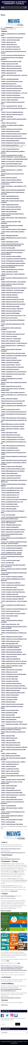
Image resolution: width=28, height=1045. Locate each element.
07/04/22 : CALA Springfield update (9, 448)
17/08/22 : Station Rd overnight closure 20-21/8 (12, 301)
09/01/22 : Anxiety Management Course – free (12, 501)
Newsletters (3, 29)
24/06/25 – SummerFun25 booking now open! (12, 81)
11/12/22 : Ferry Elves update (8, 247)
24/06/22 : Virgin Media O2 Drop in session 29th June (13, 371)
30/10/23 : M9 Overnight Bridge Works (10, 140)
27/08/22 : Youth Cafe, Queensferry (9, 294)
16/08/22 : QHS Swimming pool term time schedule (13, 304)
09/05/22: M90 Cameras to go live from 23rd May (12, 424)
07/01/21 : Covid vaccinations (8, 821)
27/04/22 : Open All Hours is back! (9, 432)
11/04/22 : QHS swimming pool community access (13, 445)
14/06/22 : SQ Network (6, 376)
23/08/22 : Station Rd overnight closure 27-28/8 (12, 299)
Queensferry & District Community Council (14, 3)
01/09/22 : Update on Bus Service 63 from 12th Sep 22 (13, 288)
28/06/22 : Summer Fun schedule (9, 357)
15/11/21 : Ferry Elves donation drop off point (12, 550)
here (19, 963)
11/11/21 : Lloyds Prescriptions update (10, 560)
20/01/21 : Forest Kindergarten (8, 805)
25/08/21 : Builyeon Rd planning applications (11, 652)
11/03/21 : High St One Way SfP (8, 766)
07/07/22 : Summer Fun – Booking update (11, 338)
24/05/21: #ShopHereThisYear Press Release (12, 721)
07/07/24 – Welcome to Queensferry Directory (12, 114)
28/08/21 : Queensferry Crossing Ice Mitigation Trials (14, 639)
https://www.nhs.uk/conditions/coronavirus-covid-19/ (13, 852)
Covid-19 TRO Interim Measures (8, 896)
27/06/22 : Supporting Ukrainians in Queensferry (12, 367)
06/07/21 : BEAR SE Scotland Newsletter (10, 690)
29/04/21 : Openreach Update (8, 740)
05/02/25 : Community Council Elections (10, 95)
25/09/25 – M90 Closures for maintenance (11, 66)
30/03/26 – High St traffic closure (9, 44)
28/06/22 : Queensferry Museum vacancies (11, 360)
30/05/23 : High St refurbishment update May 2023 (13, 190)
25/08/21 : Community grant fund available (11, 649)
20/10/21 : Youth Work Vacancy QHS (9, 594)
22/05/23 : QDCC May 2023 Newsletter (10, 198)
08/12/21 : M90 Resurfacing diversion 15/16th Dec (13, 529)
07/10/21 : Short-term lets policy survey (10, 611)
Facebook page (9, 27)
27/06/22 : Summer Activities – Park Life (10, 364)
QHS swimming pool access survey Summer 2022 (13, 401)
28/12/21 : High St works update (8, 508)
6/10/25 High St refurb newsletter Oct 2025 (11, 61)
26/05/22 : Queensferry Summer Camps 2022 (11, 403)
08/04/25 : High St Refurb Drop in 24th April (11, 86)
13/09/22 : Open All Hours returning (9, 271)
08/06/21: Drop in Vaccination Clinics (10, 710)
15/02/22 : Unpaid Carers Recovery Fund (10, 478)
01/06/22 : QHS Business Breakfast (9, 398)
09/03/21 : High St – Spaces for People (10, 771)
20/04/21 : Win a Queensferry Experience (10, 744)
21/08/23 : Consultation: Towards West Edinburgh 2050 (14, 159)
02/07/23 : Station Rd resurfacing (9, 177)
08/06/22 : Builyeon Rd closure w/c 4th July (11, 386)
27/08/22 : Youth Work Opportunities (9, 297)
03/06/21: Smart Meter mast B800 (9, 712)
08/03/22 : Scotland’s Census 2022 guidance (11, 466)
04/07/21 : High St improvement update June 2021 (13, 692)
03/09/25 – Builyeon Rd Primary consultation (11, 70)
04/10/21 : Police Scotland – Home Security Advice (13, 613)
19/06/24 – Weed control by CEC (8, 123)
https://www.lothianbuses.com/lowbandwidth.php (12, 967)
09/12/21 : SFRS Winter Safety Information (11, 524)
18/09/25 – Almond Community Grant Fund (11, 68)
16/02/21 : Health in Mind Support (9, 785)
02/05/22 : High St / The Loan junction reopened (12, 426)
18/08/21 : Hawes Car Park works (9, 656)
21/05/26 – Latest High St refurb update (10, 39)
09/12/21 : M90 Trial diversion (8, 522)
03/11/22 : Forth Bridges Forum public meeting (12, 261)
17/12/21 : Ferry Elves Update (8, 514)
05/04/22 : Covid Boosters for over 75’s (10, 450)
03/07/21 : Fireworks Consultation (9, 697)
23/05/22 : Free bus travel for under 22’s (10, 409)
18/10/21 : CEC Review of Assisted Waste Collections (13, 596)
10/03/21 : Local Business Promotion (10, 768)
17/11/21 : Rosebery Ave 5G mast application (11, 548)
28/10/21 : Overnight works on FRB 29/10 (10, 582)
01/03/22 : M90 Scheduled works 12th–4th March (12, 471)
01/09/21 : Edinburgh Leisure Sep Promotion (11, 636)
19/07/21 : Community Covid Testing (10, 681)
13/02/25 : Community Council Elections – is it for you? (14, 92)
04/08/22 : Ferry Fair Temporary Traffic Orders (12, 308)
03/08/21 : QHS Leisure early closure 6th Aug (11, 669)
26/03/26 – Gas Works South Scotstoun (10, 46)
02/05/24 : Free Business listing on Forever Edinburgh (14, 133)
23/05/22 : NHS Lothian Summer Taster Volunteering (13, 417)
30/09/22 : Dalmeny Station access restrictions (12, 269)
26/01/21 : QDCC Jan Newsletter (8, 797)
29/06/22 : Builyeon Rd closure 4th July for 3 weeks (13, 353)
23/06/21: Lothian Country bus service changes (12, 704)
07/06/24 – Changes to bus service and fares (11, 129)
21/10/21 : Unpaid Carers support (9, 587)
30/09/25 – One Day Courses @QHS (9, 63)
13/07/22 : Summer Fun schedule (9, 336)
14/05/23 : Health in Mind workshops (10, 204)
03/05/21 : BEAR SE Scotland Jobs (9, 738)
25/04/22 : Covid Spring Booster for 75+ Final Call (13, 439)
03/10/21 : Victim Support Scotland (9, 615)
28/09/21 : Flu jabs (5, 618)
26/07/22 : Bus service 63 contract (9, 317)
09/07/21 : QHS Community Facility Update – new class (14, 688)
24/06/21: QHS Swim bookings (8, 701)
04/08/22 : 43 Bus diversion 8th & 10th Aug (11, 310)
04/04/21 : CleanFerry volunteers (9, 753)
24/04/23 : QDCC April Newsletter (9, 211)
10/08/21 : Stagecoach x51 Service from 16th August (13, 663)
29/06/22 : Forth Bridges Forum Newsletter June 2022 (14, 355)
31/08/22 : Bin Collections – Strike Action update (12, 290)
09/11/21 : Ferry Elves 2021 (7, 562)
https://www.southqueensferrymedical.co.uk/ (11, 989)
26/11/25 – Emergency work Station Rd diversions (13, 55)
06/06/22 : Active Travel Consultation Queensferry (13, 392)
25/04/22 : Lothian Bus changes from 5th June (12, 437)
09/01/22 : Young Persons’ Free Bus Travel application (14, 499)
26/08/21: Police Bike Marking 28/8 (9, 643)
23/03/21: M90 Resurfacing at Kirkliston (10, 755)
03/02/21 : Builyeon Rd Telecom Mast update (11, 792)
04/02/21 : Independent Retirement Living (11, 790)
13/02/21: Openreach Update (8, 788)
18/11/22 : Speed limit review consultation (11, 256)
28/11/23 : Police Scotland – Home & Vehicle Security (14, 138)
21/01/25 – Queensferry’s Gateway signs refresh (12, 97)
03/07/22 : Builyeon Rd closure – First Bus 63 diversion (14, 343)
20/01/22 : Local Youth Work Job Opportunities (12, 488)
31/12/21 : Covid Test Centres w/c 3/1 (10, 506)
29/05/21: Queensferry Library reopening (11, 717)
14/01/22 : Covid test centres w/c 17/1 (10, 494)
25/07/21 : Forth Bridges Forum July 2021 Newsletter (13, 674)
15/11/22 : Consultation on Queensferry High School (13, 258)
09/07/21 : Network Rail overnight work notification (13, 685)
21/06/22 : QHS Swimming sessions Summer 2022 (13, 374)
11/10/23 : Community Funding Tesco (10, 149)
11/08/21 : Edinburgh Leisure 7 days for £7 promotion (14, 661)
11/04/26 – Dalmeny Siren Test (8, 42)
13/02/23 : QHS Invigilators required (9, 241)
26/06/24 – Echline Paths (7, 116)
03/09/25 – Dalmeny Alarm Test (8, 73)
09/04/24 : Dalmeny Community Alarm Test (11, 136)
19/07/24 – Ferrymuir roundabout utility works (12, 112)
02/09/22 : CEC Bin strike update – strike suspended (13, 281)
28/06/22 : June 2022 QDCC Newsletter (10, 362)
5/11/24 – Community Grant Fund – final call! (11, 106)
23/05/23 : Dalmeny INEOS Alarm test (10, 196)
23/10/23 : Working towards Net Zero (10, 145)
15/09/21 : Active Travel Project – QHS (10, 624)
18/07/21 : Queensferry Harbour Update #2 (11, 683)
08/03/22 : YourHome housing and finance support (13, 468)
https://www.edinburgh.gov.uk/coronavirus (10, 859)
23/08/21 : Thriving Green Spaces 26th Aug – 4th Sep (13, 654)
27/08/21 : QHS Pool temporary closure (10, 641)
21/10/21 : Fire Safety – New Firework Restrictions (13, 592)
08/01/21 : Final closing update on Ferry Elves (12, 819)
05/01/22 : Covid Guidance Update (9, 504)
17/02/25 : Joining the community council (11, 90)
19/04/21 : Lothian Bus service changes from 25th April (14, 747)
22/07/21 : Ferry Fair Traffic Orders (9, 678)
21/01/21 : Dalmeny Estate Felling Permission (12, 799)
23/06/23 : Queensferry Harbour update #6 (11, 180)
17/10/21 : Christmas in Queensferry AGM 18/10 (12, 598)
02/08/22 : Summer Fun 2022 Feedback (10, 313)
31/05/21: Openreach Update (8, 714)
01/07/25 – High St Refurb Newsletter (10, 79)
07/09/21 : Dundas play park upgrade (10, 630)
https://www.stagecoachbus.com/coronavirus (11, 968)
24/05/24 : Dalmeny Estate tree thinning (10, 131)
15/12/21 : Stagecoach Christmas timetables (12, 521)
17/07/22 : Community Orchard (8, 331)
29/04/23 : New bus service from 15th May (11, 209)
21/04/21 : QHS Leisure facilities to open (10, 742)
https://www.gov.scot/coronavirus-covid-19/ (11, 848)
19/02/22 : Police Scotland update (9, 473)
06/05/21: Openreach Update (8, 735)
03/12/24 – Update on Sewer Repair (9, 99)
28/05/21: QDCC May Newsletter (8, 719)
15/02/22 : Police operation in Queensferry (11, 475)
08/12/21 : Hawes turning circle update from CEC (12, 531)
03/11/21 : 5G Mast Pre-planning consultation (12, 576)
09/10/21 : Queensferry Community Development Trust (14, 608)
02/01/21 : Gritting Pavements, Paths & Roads (12, 824)
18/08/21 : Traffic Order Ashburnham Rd (10, 658)
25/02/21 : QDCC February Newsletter (10, 773)
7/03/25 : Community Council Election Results (12, 88)
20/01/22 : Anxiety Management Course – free (12, 490)
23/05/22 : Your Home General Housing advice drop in (14, 411)
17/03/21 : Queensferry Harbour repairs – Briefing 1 (13, 761)
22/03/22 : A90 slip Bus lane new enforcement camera (13, 460)
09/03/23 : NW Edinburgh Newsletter (9, 235)
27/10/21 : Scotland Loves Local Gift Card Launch (13, 585)
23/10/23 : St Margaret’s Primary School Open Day (13, 142)
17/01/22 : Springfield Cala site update (11, 492)
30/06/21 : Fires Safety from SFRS (9, 699)
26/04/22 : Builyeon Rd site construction (10, 434)
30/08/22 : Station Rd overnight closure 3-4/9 (12, 292)
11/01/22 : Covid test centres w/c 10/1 (10, 497)
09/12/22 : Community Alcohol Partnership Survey (13, 250)
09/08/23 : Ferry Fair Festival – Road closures (12, 161)
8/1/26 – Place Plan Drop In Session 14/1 (11, 49)
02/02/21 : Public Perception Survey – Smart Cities (13, 794)
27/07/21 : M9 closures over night (9, 672)
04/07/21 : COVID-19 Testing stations (10, 695)
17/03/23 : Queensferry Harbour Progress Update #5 (13, 229)
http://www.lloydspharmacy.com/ (8, 990)
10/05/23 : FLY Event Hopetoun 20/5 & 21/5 (11, 207)
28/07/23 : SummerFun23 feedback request (11, 163)
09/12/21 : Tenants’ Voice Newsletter (10, 527)
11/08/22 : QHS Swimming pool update (10, 306)
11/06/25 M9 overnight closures (8, 83)
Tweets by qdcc (4, 1004)
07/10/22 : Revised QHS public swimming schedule (13, 263)
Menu (2, 7)
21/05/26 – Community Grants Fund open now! (12, 37)
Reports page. (14, 891)
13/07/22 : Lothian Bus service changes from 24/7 (13, 334)
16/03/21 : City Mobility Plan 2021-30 (10, 764)
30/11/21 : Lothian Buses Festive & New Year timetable (14, 545)
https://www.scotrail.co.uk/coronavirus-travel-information (14, 970)
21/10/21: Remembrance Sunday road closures (12, 589)
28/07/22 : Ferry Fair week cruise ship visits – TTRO (13, 315)
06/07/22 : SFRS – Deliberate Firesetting (10, 341)
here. (16, 871)
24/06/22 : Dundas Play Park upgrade (10, 369)
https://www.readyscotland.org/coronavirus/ (11, 997)
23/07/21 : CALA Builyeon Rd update (9, 676)
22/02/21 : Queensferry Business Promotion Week (13, 779)
